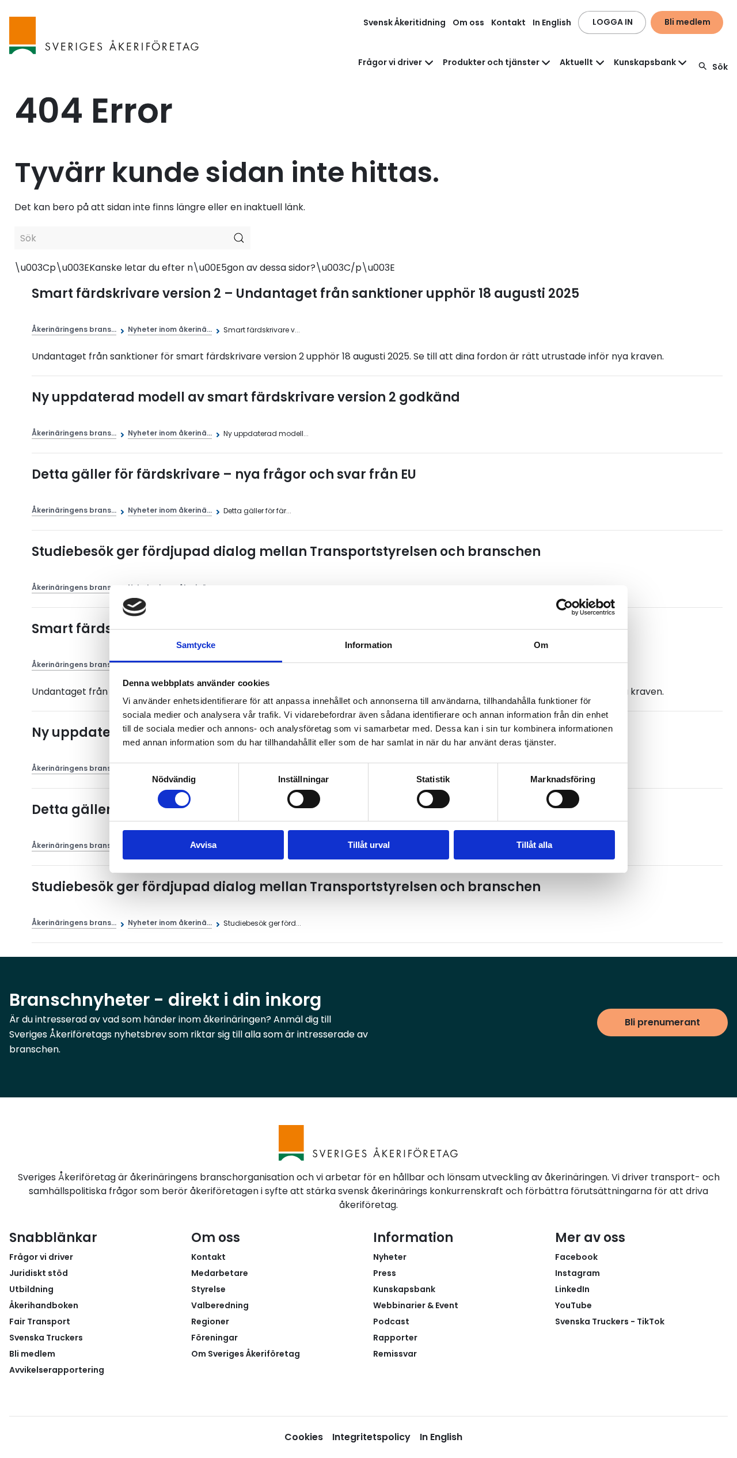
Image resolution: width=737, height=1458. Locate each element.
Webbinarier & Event (415, 1305)
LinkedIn (572, 1289)
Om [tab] (541, 645)
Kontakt (508, 22)
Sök (720, 66)
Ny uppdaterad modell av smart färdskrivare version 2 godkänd (246, 397)
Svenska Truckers (46, 1337)
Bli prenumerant (662, 1022)
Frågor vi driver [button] (390, 62)
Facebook (576, 1257)
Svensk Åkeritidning (404, 22)
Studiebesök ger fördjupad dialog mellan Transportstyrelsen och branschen (286, 552)
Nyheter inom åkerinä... (170, 329)
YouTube (573, 1305)
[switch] (303, 799)
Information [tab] (368, 645)
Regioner (210, 1321)
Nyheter (390, 1257)
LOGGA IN (612, 22)
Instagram (577, 1273)
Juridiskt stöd (38, 1273)
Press (384, 1273)
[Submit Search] (238, 237)
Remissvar (395, 1353)
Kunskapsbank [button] (645, 62)
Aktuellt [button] (576, 62)
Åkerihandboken (43, 1305)
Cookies (303, 1437)
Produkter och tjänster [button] (491, 62)
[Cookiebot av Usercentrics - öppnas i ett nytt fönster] (564, 607)
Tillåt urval (369, 845)
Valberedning (220, 1305)
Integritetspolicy (371, 1437)
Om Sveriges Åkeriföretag (245, 1353)
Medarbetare (219, 1273)
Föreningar (214, 1337)
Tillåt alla (534, 845)
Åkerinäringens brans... (74, 329)
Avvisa (203, 845)
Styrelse (208, 1289)
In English (552, 22)
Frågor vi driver (41, 1257)
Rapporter (395, 1337)
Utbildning (31, 1289)
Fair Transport (39, 1321)
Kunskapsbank (404, 1289)
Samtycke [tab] (196, 645)
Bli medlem (687, 22)
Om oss (468, 22)
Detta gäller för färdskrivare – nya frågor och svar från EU (224, 474)
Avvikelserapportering (56, 1370)
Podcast (391, 1321)
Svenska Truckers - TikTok (609, 1321)
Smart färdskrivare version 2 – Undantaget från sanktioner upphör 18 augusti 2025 (305, 293)
